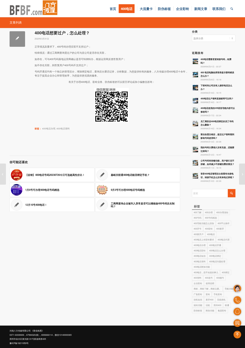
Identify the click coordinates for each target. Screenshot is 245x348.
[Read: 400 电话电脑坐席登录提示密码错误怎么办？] (195, 74)
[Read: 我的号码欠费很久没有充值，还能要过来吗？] (195, 149)
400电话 (211, 234)
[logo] (34, 8)
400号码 (197, 217)
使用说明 (210, 283)
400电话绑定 (215, 255)
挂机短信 (198, 299)
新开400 (209, 299)
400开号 (197, 228)
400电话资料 (63, 128)
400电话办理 (48, 128)
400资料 (197, 277)
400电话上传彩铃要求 (204, 239)
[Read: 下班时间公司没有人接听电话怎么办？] (195, 87)
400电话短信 (200, 255)
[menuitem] (113, 8)
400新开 (220, 228)
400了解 (197, 212)
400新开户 (198, 234)
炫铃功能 (198, 305)
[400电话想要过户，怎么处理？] (17, 39)
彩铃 (208, 294)
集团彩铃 (222, 310)
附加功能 (210, 310)
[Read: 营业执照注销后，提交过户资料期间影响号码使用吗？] (195, 136)
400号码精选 (211, 217)
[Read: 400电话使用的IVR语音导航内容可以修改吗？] (195, 110)
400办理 (209, 212)
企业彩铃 (198, 283)
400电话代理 (223, 239)
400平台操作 (223, 223)
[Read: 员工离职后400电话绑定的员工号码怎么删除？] (195, 123)
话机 (208, 305)
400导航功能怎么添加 (204, 223)
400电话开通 (215, 245)
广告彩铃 (198, 294)
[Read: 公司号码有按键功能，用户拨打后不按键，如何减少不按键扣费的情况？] (195, 162)
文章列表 (16, 22)
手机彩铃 (218, 294)
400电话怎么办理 (217, 250)
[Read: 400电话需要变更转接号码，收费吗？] (195, 61)
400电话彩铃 (200, 250)
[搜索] (231, 8)
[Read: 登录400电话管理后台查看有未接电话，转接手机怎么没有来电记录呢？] (195, 175)
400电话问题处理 (217, 261)
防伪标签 (198, 310)
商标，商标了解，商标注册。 (207, 288)
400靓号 (220, 277)
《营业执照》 (37, 330)
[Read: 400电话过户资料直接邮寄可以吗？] (195, 100)
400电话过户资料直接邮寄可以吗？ (217, 98)
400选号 (209, 277)
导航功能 (229, 288)
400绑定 (225, 272)
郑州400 (217, 305)
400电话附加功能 (202, 266)
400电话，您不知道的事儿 (206, 272)
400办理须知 (222, 212)
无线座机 (221, 299)
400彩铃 (209, 228)
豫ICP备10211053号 (19, 343)
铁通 (227, 305)
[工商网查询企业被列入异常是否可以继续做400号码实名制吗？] (3, 174)
